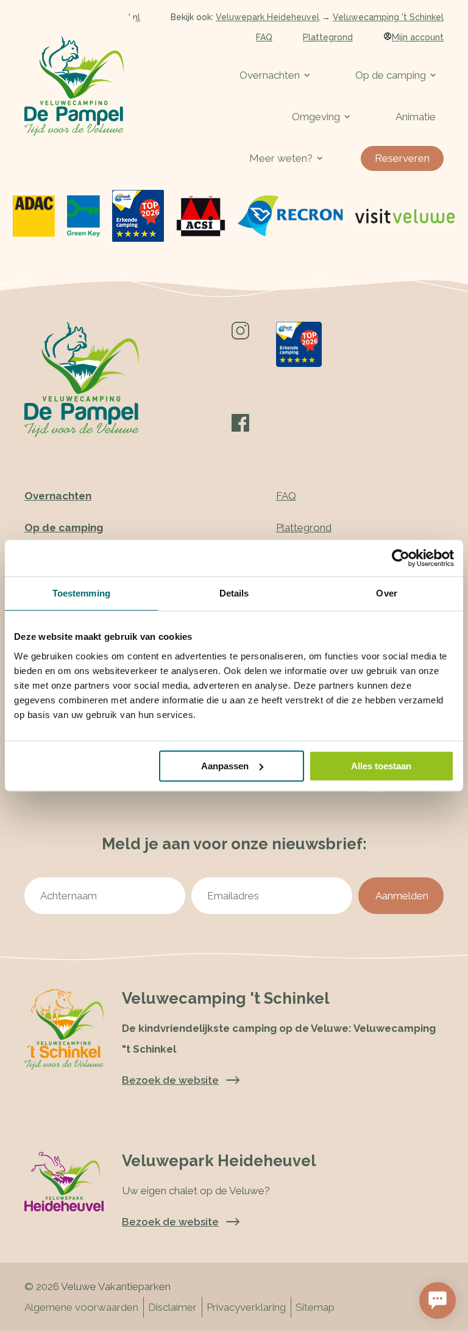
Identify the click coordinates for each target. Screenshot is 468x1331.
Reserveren (402, 158)
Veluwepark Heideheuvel (267, 17)
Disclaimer (172, 1307)
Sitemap (315, 1307)
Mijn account (418, 37)
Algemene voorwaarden (81, 1307)
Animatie (415, 117)
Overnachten (269, 75)
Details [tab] (234, 593)
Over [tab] (386, 593)
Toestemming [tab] (81, 593)
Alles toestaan (381, 766)
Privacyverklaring (246, 1307)
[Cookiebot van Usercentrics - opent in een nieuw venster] (400, 558)
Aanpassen (225, 766)
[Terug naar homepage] (74, 86)
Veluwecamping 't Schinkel (388, 17)
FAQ (264, 37)
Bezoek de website (170, 1222)
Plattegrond (328, 37)
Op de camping (390, 75)
